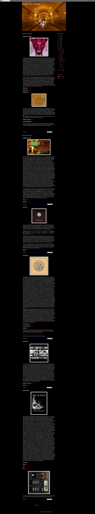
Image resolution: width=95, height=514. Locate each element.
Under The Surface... (32, 4)
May (60, 57)
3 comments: (43, 387)
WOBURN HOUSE (27, 138)
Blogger (53, 511)
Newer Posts (25, 502)
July (60, 54)
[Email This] (47, 132)
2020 (60, 38)
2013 (60, 48)
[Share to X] (49, 132)
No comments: (43, 204)
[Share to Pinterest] (51, 132)
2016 (60, 43)
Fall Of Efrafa (26, 390)
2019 (60, 39)
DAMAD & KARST (27, 36)
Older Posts (53, 502)
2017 (60, 42)
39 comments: (43, 131)
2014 (60, 46)
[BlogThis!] (48, 132)
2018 (60, 41)
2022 (60, 35)
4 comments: (43, 499)
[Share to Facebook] (50, 132)
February (61, 70)
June (61, 56)
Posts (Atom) (41, 505)
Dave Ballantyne (61, 76)
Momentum (25, 341)
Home (39, 502)
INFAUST (25, 207)
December (61, 49)
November (61, 50)
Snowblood (25, 255)
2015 (60, 45)
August (61, 53)
